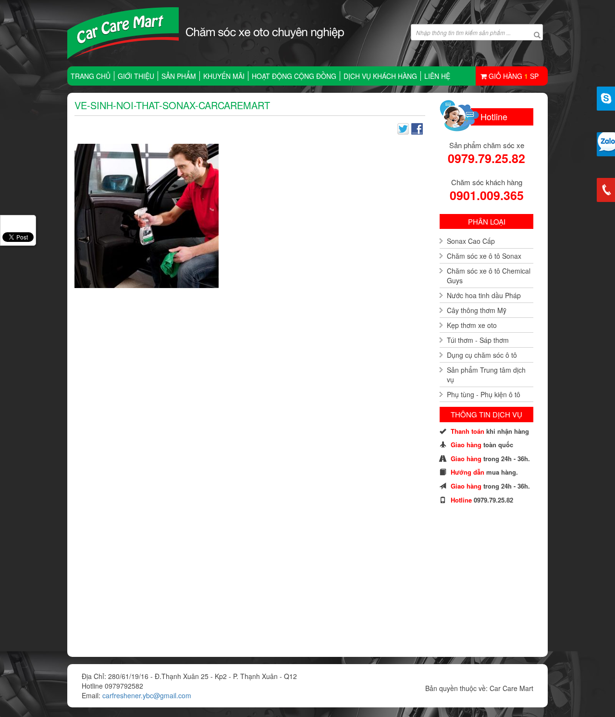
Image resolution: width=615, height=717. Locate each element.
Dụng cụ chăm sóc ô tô (482, 355)
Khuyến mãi (224, 76)
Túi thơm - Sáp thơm (478, 340)
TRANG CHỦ (91, 76)
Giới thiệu (136, 76)
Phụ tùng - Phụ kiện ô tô (483, 394)
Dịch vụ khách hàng (380, 76)
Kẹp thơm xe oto (472, 325)
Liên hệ (437, 76)
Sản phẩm (178, 76)
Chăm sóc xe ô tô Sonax (484, 256)
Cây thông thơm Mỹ (476, 310)
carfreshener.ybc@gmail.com (146, 695)
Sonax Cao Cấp (471, 241)
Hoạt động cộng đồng (294, 76)
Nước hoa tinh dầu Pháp (484, 295)
